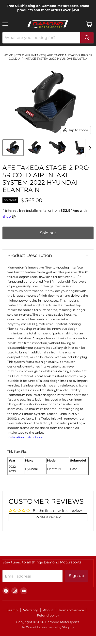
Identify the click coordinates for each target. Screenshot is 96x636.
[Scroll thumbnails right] (89, 148)
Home (8, 55)
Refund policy (48, 615)
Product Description (29, 255)
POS (25, 627)
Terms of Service (71, 610)
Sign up (76, 575)
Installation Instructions (25, 437)
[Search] (87, 37)
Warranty (30, 610)
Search (12, 610)
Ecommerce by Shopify (55, 627)
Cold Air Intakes (30, 55)
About (48, 610)
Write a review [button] (48, 517)
